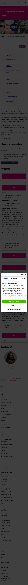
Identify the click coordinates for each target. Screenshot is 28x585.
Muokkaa (13, 305)
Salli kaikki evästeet (14, 301)
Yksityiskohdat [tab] (14, 278)
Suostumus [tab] (5, 278)
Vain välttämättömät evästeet (14, 309)
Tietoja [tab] (23, 278)
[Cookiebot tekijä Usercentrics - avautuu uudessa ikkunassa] (20, 274)
